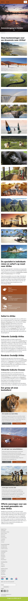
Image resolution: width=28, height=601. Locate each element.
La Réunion (3, 571)
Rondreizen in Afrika (5, 532)
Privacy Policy (4, 537)
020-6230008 (3, 595)
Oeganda (11, 361)
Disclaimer (3, 536)
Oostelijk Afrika (23, 359)
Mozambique (9, 322)
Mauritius (18, 326)
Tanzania (3, 323)
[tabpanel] (14, 18)
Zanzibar (8, 366)
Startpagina (3, 530)
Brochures (3, 534)
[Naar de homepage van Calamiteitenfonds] (7, 578)
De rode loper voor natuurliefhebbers (12, 449)
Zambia (2, 558)
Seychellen (3, 326)
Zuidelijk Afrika (19, 272)
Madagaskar (14, 328)
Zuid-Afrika (24, 320)
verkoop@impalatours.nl (6, 594)
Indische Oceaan (9, 273)
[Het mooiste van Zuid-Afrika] (14, 402)
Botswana (3, 322)
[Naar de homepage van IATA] (11, 578)
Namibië (8, 323)
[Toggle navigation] (25, 2)
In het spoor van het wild (9, 487)
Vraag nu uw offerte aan (13, 598)
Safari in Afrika (4, 533)
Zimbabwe (3, 556)
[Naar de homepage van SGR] (16, 578)
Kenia (24, 322)
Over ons (3, 540)
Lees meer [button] (6, 423)
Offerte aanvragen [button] (19, 423)
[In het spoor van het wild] (14, 476)
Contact (2, 542)
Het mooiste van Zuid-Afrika (10, 413)
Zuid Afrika (3, 552)
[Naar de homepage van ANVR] (2, 578)
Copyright (3, 539)
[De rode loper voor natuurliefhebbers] (14, 437)
